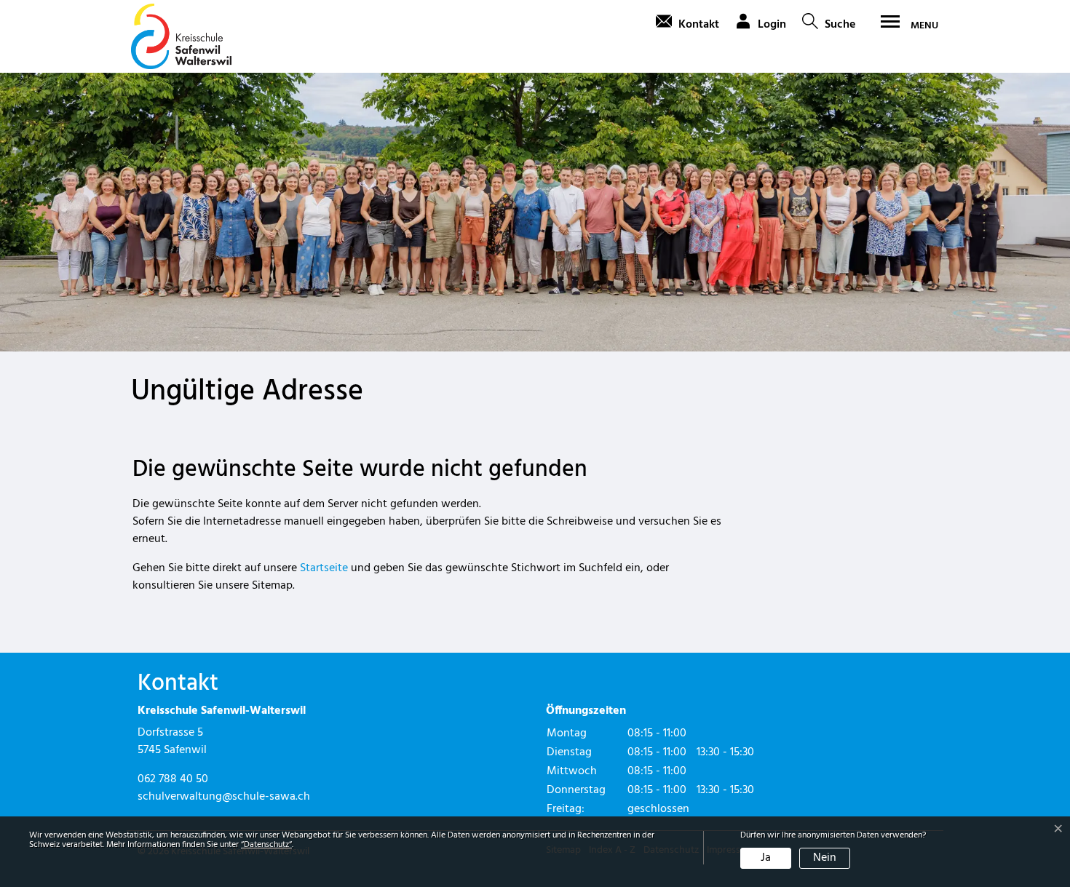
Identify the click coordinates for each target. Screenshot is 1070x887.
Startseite (324, 568)
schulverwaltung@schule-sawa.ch (224, 796)
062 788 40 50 (173, 779)
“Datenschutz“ (266, 845)
